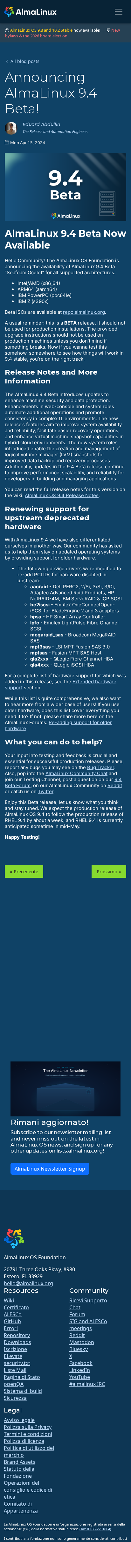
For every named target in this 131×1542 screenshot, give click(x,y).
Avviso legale (19, 1420)
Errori (11, 1328)
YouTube (79, 1377)
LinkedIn (79, 1370)
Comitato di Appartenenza (21, 1507)
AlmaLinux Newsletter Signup (50, 1168)
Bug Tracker (100, 767)
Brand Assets (19, 1461)
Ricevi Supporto (88, 1300)
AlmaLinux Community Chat (76, 773)
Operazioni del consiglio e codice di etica (28, 1489)
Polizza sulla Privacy (28, 1427)
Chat (74, 1307)
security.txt (17, 1363)
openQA (14, 1384)
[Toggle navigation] (118, 12)
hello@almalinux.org (28, 1283)
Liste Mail (15, 1370)
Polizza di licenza (24, 1441)
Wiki (9, 1300)
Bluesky (78, 1349)
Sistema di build (23, 1390)
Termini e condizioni (28, 1434)
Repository (17, 1335)
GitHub (12, 1321)
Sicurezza (15, 1397)
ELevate (13, 1356)
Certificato (16, 1307)
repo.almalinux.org (84, 312)
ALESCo (13, 1314)
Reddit (114, 785)
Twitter (45, 791)
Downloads (17, 1342)
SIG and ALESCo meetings (88, 1325)
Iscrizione (15, 1349)
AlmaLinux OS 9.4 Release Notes (62, 495)
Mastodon (81, 1342)
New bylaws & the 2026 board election (62, 33)
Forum (77, 1314)
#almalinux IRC (87, 1384)
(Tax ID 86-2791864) (95, 1528)
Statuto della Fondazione (19, 1472)
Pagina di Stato (22, 1377)
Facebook (81, 1363)
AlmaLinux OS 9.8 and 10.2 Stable (41, 30)
